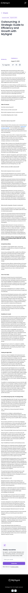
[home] (5, 3)
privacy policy (14, 567)
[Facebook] (15, 591)
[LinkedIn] (12, 591)
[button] (25, 3)
